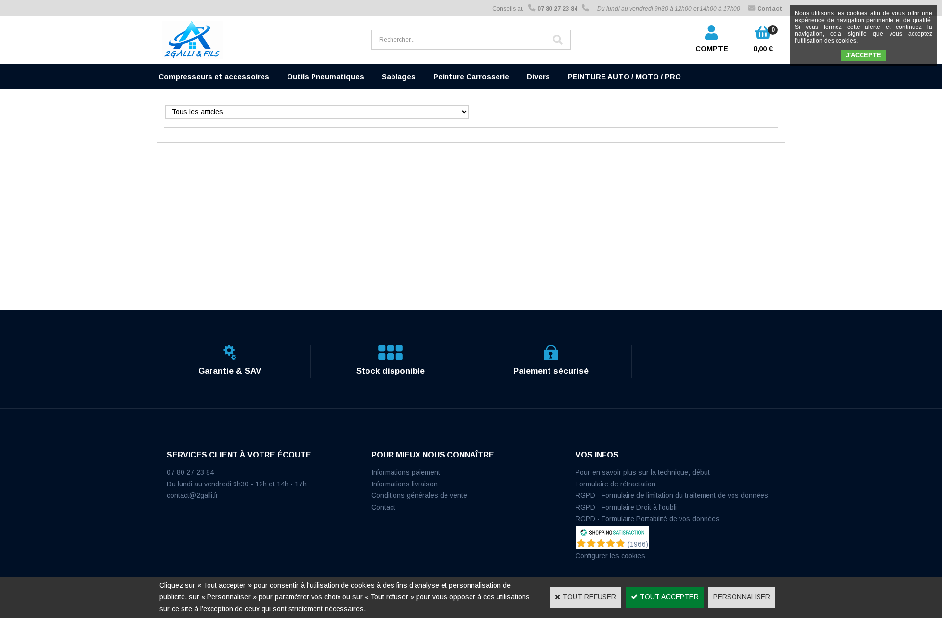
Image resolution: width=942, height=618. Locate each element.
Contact (383, 507)
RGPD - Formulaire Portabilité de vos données (648, 519)
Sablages (399, 76)
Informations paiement (405, 472)
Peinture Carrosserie (471, 76)
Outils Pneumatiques (325, 76)
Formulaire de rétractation (615, 484)
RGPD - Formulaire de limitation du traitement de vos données (672, 495)
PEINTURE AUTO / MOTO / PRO (624, 76)
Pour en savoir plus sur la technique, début (643, 472)
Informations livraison (404, 484)
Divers (538, 76)
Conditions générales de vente (419, 495)
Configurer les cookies (610, 556)
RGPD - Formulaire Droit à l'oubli (626, 507)
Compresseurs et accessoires (213, 76)
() (638, 544)
